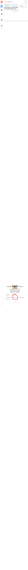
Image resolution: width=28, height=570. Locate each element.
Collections (1, 14)
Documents (8, 2)
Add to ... (22, 6)
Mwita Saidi (14, 4)
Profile (1, 26)
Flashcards (1, 10)
